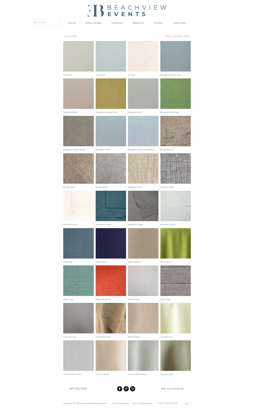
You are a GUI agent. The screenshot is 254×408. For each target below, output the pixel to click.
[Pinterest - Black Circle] (126, 388)
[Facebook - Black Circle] (119, 388)
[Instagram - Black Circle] (132, 388)
